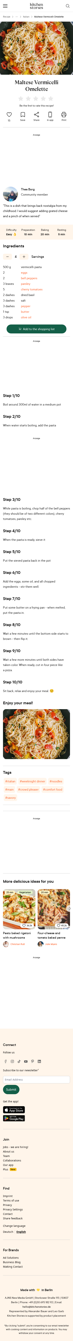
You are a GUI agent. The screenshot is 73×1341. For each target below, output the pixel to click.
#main (9, 789)
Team (6, 1156)
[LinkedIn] (39, 1061)
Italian (26, 16)
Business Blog (12, 1262)
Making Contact (13, 1266)
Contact (8, 1214)
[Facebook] (5, 1061)
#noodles (56, 781)
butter (25, 312)
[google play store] (36, 1119)
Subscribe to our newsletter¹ (21, 1070)
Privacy (7, 1205)
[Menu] (5, 6)
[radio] (21, 99)
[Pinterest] (32, 1061)
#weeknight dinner (32, 781)
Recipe (6, 16)
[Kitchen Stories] (36, 6)
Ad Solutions (11, 1257)
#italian (10, 781)
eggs (24, 272)
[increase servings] (23, 257)
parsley (25, 284)
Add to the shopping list (39, 329)
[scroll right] (69, 908)
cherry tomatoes (31, 289)
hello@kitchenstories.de (36, 1306)
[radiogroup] (36, 99)
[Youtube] (25, 1061)
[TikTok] (19, 1061)
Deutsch (8, 1232)
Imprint (8, 1196)
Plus (9, 1169)
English (21, 1232)
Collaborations (12, 1160)
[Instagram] (12, 1061)
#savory (10, 798)
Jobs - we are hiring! (15, 1147)
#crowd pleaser (28, 789)
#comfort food (52, 789)
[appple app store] (36, 1110)
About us (8, 1151)
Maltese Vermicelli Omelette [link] (49, 16)
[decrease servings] (7, 257)
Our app (8, 1165)
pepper (25, 306)
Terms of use (11, 1200)
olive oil (26, 317)
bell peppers (29, 278)
